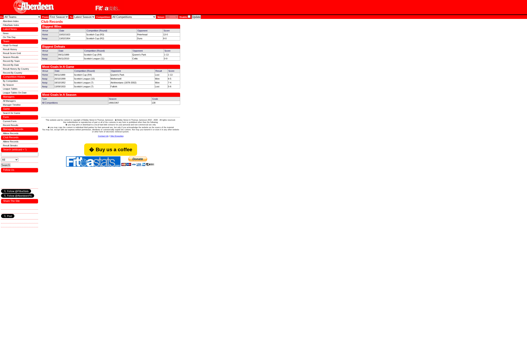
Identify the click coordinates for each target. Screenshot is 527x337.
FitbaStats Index (11, 25)
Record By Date (11, 65)
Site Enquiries (117, 136)
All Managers (9, 101)
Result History (10, 49)
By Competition (10, 81)
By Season (8, 85)
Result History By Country (16, 69)
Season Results (11, 57)
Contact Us (103, 136)
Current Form (9, 121)
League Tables (10, 89)
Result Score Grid (12, 53)
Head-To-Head (10, 45)
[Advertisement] (176, 8)
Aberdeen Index (11, 21)
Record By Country (12, 73)
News (6, 33)
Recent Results (10, 125)
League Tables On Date (15, 92)
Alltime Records (11, 133)
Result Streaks (10, 145)
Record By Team (11, 61)
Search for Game (11, 113)
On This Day (9, 37)
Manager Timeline (12, 105)
